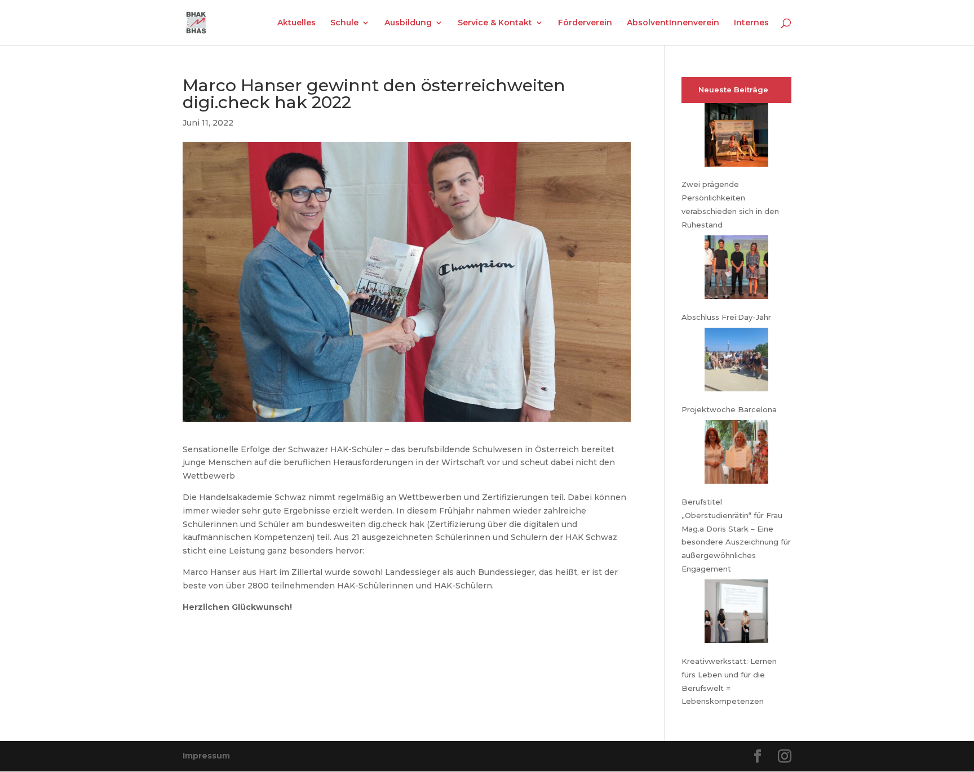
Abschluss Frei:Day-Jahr (726, 317)
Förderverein (585, 23)
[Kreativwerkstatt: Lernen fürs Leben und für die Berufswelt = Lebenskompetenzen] (736, 613)
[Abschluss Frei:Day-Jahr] (736, 269)
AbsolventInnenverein (673, 23)
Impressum (206, 756)
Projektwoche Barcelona (729, 409)
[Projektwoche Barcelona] (736, 362)
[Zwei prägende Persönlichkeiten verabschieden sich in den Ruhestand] (736, 137)
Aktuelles (296, 23)
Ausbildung (408, 23)
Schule (344, 23)
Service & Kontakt (495, 23)
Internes (751, 23)
